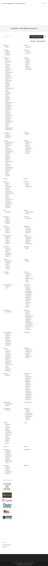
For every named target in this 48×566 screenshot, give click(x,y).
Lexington (7, 221)
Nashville (27, 418)
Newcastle (28, 352)
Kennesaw (28, 146)
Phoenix (7, 53)
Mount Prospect (8, 199)
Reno (27, 280)
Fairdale (7, 219)
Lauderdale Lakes (9, 161)
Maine (5, 226)
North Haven (8, 135)
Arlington (7, 424)
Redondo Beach (8, 102)
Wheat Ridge (28, 69)
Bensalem (28, 379)
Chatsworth (7, 69)
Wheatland (28, 397)
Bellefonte (28, 378)
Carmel (27, 183)
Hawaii (5, 178)
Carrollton (7, 427)
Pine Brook (28, 302)
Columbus (7, 337)
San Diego (7, 107)
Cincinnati (7, 352)
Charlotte (7, 335)
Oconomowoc (8, 471)
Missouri (6, 259)
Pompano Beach (8, 167)
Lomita (6, 91)
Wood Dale (7, 207)
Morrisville (28, 391)
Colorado (26, 57)
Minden (27, 276)
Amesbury (7, 237)
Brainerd (7, 248)
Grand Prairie (8, 432)
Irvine (6, 89)
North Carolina (7, 332)
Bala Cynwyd (28, 376)
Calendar (4, 547)
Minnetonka (7, 254)
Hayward (7, 85)
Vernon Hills (7, 204)
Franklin (7, 359)
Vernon (6, 124)
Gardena (7, 81)
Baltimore (28, 227)
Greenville (7, 341)
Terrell (6, 443)
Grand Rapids (28, 237)
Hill (6, 287)
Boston (6, 238)
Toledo (6, 367)
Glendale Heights (9, 192)
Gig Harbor (7, 452)
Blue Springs (8, 261)
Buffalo (27, 313)
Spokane (7, 459)
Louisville (7, 223)
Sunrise (7, 174)
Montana (26, 259)
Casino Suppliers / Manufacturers (14, 3)
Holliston (7, 242)
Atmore (6, 46)
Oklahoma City (29, 356)
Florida (5, 140)
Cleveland (7, 354)
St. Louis (7, 268)
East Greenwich (8, 403)
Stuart (6, 172)
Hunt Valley (28, 230)
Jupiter (6, 159)
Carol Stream (8, 186)
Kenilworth (28, 297)
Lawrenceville (28, 148)
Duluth (27, 145)
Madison (7, 134)
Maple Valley (8, 456)
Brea (6, 62)
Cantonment (8, 145)
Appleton (7, 467)
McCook (7, 197)
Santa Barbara (8, 115)
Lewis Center (8, 360)
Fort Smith (28, 53)
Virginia (25, 446)
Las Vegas (28, 275)
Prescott (7, 473)
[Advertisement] (24, 15)
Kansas (25, 210)
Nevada (25, 272)
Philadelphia (28, 394)
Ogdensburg (28, 299)
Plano (6, 441)
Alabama (6, 45)
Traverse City (28, 243)
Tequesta (7, 175)
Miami (6, 162)
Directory (33, 41)
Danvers (7, 240)
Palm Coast (7, 166)
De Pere (7, 468)
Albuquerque (8, 311)
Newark (27, 134)
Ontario (7, 94)
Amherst (7, 286)
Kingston (27, 387)
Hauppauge (28, 319)
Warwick (7, 405)
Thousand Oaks (8, 121)
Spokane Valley (8, 460)
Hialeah (7, 154)
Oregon (5, 373)
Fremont (7, 78)
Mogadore (7, 362)
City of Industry (8, 72)
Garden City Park (29, 316)
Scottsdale (7, 54)
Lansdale (27, 389)
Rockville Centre (29, 326)
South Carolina (27, 402)
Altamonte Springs (9, 142)
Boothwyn (28, 381)
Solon (6, 365)
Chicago (7, 188)
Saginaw (27, 242)
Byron (6, 185)
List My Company (5, 546)
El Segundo (7, 75)
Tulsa (27, 357)
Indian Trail (7, 343)
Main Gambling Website (6, 544)
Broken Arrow (28, 349)
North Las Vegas (29, 278)
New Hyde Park (29, 322)
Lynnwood (7, 454)
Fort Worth (7, 430)
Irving (6, 437)
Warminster (28, 395)
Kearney (7, 265)
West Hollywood (8, 128)
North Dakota (27, 332)
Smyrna (27, 419)
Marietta (27, 150)
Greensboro (7, 340)
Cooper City (7, 148)
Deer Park (28, 314)
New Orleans (28, 218)
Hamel (6, 251)
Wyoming (26, 465)
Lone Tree (28, 67)
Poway (6, 100)
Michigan (26, 235)
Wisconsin (6, 465)
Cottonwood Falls (29, 212)
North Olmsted (8, 364)
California (6, 57)
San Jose (7, 110)
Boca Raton (7, 143)
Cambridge (7, 249)
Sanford (7, 170)
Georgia (25, 140)
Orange (7, 96)
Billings (27, 261)
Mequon (7, 470)
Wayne (27, 307)
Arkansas (26, 50)
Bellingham (7, 451)
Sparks (27, 281)
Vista (6, 126)
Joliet (6, 196)
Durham (7, 338)
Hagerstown (28, 229)
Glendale (7, 83)
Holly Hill (7, 156)
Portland (7, 229)
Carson (6, 67)
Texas (5, 422)
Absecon (27, 286)
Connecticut (6, 132)
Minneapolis (8, 253)
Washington (6, 449)
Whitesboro (28, 329)
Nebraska (6, 272)
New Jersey (26, 284)
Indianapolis (28, 186)
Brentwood (7, 262)
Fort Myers (7, 153)
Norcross (27, 151)
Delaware (26, 132)
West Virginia (27, 449)
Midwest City (28, 351)
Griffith (27, 185)
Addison (7, 183)
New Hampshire (7, 284)
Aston (27, 375)
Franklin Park (8, 191)
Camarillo (7, 64)
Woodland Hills (8, 129)
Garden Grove (8, 80)
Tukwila (7, 462)
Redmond (7, 457)
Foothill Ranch (8, 77)
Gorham (7, 227)
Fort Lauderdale (8, 151)
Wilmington (7, 370)
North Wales (28, 392)
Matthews (7, 345)
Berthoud (28, 61)
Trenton (7, 230)
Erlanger (7, 218)
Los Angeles (7, 92)
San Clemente (8, 105)
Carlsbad (7, 65)
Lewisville (7, 438)
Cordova (27, 410)
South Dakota (6, 408)
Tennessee (26, 408)
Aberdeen (7, 333)
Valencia (7, 123)
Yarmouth (7, 232)
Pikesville (27, 232)
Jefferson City (28, 414)
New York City (28, 324)
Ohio (5, 348)
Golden (27, 65)
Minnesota (6, 246)
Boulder (27, 62)
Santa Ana (7, 113)
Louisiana (26, 216)
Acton (6, 59)
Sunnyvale (7, 120)
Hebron (7, 194)
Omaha (6, 273)
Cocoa (6, 146)
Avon (6, 349)
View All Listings (41, 41)
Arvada (27, 59)
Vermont (5, 446)
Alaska (25, 45)
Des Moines (7, 212)
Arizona (5, 50)
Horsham (27, 386)
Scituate (7, 243)
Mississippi (26, 246)
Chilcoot (7, 70)
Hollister (7, 86)
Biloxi (27, 248)
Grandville (28, 238)
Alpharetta (28, 142)
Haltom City (7, 433)
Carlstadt (27, 289)
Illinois (5, 181)
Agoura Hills (7, 61)
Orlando (7, 164)
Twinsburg (7, 368)
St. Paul (7, 256)
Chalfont (27, 383)
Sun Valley (7, 118)
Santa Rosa (7, 116)
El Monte (7, 73)
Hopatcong (28, 295)
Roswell (27, 153)
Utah (25, 422)
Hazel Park (28, 240)
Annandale (28, 287)
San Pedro (7, 112)
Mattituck (28, 321)
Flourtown (28, 384)
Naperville (7, 200)
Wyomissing (28, 399)
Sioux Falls (7, 410)
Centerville (7, 351)
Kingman (7, 51)
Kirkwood (7, 267)
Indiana (25, 181)
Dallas (6, 429)
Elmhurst (7, 189)
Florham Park (28, 292)
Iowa (5, 210)
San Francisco (8, 108)
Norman (27, 354)
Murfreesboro (28, 416)
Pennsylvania (27, 373)
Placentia (7, 99)
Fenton (6, 264)
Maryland (26, 226)
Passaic (27, 300)
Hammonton (28, 294)
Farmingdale (28, 291)
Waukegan (7, 205)
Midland (7, 440)
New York (26, 310)
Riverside (7, 104)
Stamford (7, 137)
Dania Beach (8, 150)
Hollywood (7, 158)
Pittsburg (7, 97)
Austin (6, 425)
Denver (27, 64)
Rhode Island (6, 402)
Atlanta (27, 143)
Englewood (7, 357)
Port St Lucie (8, 169)
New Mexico (6, 310)
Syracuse (27, 327)
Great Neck (28, 318)
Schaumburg (8, 202)
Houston (7, 435)
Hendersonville (29, 413)
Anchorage (28, 46)
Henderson (28, 273)
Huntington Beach (9, 88)
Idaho (25, 178)
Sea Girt (27, 303)
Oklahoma (26, 348)
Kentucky (6, 216)
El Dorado (28, 51)
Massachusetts (7, 235)
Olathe (27, 213)
